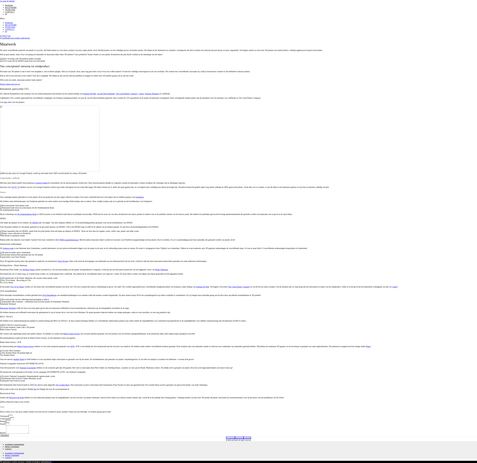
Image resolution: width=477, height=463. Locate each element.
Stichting (25, 270)
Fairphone (140, 197)
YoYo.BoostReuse (49, 295)
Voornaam (4, 416)
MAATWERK (11, 7)
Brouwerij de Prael (16, 398)
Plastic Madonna (161, 270)
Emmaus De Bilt (89, 94)
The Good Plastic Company (127, 94)
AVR (72, 346)
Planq (368, 346)
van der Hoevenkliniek (106, 94)
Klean (32, 270)
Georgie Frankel (41, 183)
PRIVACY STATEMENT (12, 447)
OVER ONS (10, 10)
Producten (9, 5)
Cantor (141, 94)
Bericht (3, 433)
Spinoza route (8, 248)
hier (5, 102)
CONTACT (10, 12)
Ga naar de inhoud (7, 1)
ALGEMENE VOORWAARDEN (14, 445)
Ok (53, 462)
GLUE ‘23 (15, 187)
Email (2, 424)
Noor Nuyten (63, 261)
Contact (8, 449)
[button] (238, 18)
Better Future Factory (71, 334)
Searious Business (152, 94)
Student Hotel (18, 359)
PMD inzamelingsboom (69, 240)
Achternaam (5, 419)
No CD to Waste (17, 287)
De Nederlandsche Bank (27, 214)
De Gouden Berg (62, 385)
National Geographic (28, 368)
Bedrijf (3, 421)
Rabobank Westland (8, 308)
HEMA (35, 223)
